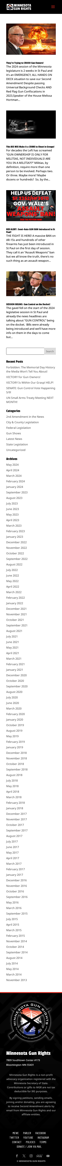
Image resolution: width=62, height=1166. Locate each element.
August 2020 (14, 692)
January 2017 (14, 875)
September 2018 (17, 769)
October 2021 (15, 620)
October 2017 (15, 825)
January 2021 (14, 670)
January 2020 (14, 719)
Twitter (14, 1137)
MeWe (16, 1133)
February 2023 (15, 531)
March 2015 (14, 930)
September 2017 (17, 830)
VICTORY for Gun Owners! (23, 377)
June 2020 (12, 703)
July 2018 (12, 780)
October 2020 (15, 681)
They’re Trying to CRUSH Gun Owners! (25, 62)
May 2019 (12, 736)
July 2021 (12, 636)
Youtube (28, 1137)
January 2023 (14, 537)
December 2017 (16, 814)
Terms (42, 1142)
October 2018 (15, 764)
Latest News (14, 439)
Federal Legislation (18, 428)
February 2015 (15, 936)
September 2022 (17, 559)
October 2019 (15, 725)
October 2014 (15, 947)
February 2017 (15, 869)
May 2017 (12, 852)
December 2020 (16, 675)
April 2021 (12, 653)
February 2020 (15, 714)
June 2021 (12, 642)
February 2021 (15, 664)
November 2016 (16, 886)
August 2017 (14, 836)
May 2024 (12, 465)
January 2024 (14, 487)
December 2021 (16, 609)
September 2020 (17, 686)
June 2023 (12, 509)
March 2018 (14, 797)
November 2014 (16, 941)
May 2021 (12, 647)
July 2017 (12, 841)
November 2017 (16, 819)
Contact (17, 1142)
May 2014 (12, 969)
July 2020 (12, 697)
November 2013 (16, 980)
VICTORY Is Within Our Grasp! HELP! (29, 382)
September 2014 (17, 952)
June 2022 (12, 575)
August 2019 (14, 731)
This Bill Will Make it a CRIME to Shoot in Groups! (30, 146)
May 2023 (12, 514)
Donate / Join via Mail (29, 1146)
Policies (30, 1142)
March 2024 (14, 476)
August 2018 (14, 775)
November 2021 (16, 614)
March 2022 (14, 592)
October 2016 (15, 891)
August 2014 (14, 958)
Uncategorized (15, 450)
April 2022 (12, 586)
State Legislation (17, 444)
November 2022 (16, 548)
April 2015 (12, 924)
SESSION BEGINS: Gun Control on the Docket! (28, 304)
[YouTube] (47, 1156)
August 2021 (14, 631)
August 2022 (14, 564)
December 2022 (16, 542)
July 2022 (12, 570)
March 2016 (14, 908)
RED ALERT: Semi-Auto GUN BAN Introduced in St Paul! (30, 231)
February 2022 (15, 598)
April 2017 (12, 858)
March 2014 (14, 974)
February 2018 (15, 803)
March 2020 (14, 708)
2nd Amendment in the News (25, 417)
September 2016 (17, 897)
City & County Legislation (22, 422)
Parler (27, 1133)
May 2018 (12, 786)
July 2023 (12, 503)
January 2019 (14, 747)
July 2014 (12, 963)
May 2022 (12, 581)
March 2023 (14, 525)
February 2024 (15, 481)
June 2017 (12, 847)
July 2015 (12, 919)
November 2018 (16, 758)
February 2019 (15, 742)
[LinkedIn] (39, 1156)
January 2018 (14, 808)
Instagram (43, 1137)
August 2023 (14, 498)
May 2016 (12, 902)
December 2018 (16, 753)
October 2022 (15, 553)
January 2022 (14, 603)
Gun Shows (13, 433)
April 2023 (12, 520)
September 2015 (17, 913)
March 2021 (14, 658)
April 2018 (12, 791)
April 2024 (12, 470)
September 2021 (17, 625)
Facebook (40, 1133)
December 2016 (16, 880)
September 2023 (17, 492)
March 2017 (14, 864)
